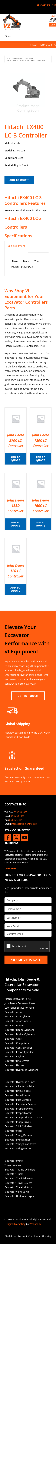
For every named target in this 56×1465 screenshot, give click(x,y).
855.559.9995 (20, 812)
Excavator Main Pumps (17, 1095)
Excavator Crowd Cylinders (19, 1052)
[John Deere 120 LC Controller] (15, 540)
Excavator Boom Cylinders (19, 1029)
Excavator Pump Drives (17, 1122)
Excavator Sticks (13, 1130)
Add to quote (19, 180)
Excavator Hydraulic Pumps (19, 1082)
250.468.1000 (17, 816)
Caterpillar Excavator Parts (19, 1007)
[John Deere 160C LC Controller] (41, 474)
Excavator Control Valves (18, 1047)
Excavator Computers (16, 1043)
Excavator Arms (13, 1012)
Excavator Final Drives (16, 1060)
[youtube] (24, 837)
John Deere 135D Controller (15, 505)
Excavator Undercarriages (19, 1196)
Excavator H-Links (14, 1065)
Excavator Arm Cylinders (18, 1016)
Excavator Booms (14, 1025)
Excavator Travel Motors (18, 1187)
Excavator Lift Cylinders (17, 1090)
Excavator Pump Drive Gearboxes (23, 1117)
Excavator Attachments (17, 1021)
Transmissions (12, 1165)
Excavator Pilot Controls (18, 1099)
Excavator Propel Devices (18, 1108)
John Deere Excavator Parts (19, 1003)
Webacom (35, 1224)
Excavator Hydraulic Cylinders (21, 1069)
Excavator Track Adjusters (19, 1178)
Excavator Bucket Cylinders (19, 1034)
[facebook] (7, 837)
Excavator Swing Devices (18, 1135)
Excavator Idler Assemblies (19, 1086)
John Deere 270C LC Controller (15, 440)
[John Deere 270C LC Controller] (15, 409)
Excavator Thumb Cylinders (19, 1169)
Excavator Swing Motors (18, 1148)
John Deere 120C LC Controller (40, 440)
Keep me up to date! (26, 959)
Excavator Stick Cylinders (18, 1126)
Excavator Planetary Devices (20, 1104)
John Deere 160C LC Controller (40, 505)
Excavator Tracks (13, 1174)
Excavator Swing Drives (17, 1139)
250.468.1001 (15, 819)
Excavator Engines (14, 1056)
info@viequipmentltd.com (24, 823)
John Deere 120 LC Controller (15, 571)
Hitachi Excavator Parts (17, 998)
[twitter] (16, 837)
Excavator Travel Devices (18, 1183)
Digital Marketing (16, 1224)
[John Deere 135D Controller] (15, 474)
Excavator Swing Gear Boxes (20, 1144)
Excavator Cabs (13, 1038)
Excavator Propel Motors (18, 1113)
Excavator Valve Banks (16, 1191)
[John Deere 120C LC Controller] (41, 409)
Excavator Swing (13, 1160)
